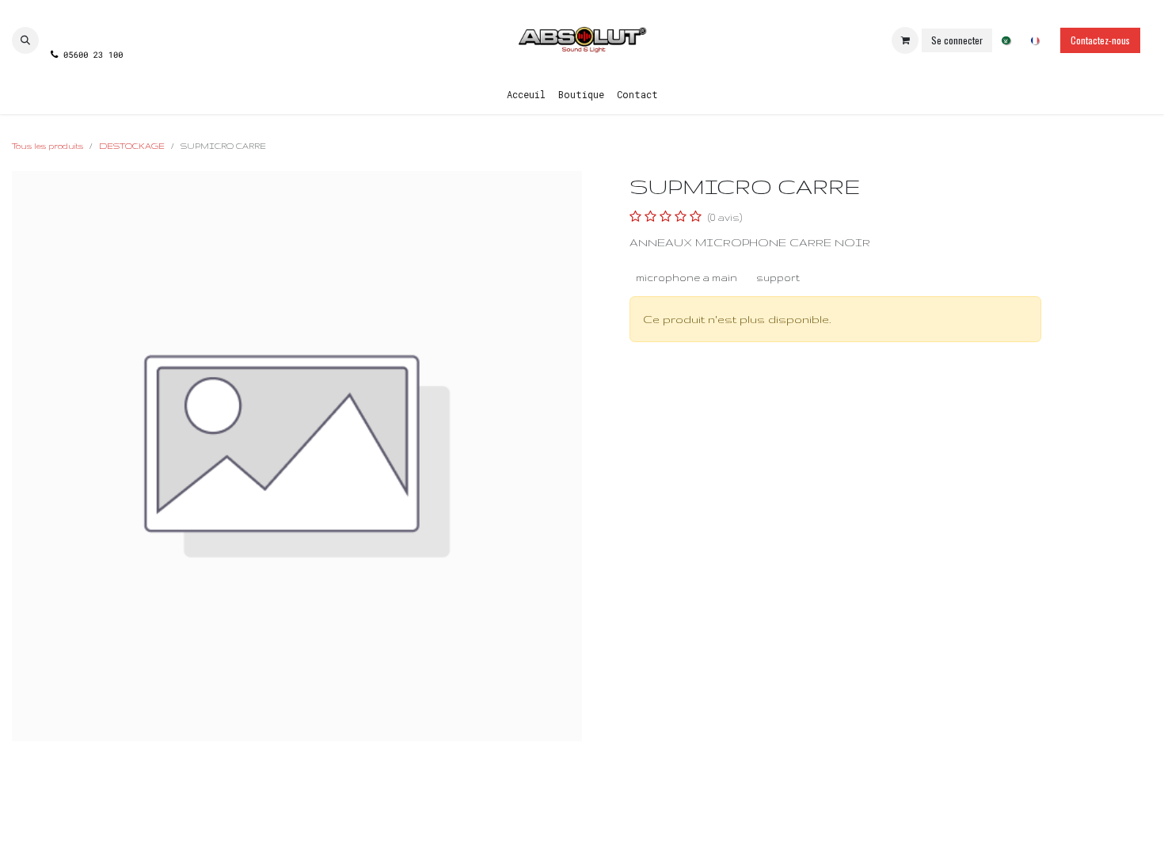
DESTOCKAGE (132, 145)
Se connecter (957, 40)
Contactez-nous (1100, 40)
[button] (25, 40)
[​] (86, 26)
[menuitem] (1006, 41)
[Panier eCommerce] (905, 40)
